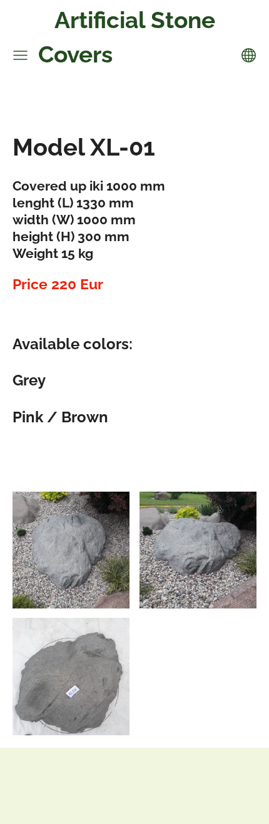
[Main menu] (20, 55)
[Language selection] (248, 55)
